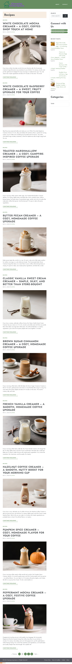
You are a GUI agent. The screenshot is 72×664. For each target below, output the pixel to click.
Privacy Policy (47, 660)
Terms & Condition (56, 660)
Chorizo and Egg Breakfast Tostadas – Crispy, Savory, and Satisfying (58, 86)
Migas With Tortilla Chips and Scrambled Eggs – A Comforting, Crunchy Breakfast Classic (59, 45)
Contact (65, 4)
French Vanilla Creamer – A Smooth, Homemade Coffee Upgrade (24, 407)
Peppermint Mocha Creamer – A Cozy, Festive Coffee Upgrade (24, 595)
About (57, 4)
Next (36, 654)
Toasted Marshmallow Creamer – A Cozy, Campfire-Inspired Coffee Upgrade (23, 154)
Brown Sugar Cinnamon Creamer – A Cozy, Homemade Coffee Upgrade (24, 344)
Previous (14, 654)
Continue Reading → (10, 77)
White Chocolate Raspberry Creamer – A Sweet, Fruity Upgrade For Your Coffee (24, 89)
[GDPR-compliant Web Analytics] (3, 663)
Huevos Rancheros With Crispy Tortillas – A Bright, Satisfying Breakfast (59, 65)
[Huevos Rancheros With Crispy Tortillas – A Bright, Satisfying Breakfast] (54, 64)
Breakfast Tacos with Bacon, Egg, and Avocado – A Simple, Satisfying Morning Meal (59, 75)
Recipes (5, 20)
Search (53, 13)
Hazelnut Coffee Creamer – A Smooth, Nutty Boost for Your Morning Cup (23, 470)
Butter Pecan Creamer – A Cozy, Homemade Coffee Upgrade (22, 218)
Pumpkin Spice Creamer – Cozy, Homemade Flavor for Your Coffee (23, 532)
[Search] (65, 16)
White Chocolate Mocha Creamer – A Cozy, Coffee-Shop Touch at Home (22, 26)
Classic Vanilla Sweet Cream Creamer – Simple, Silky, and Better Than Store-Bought (24, 281)
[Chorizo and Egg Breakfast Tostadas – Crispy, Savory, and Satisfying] (53, 84)
